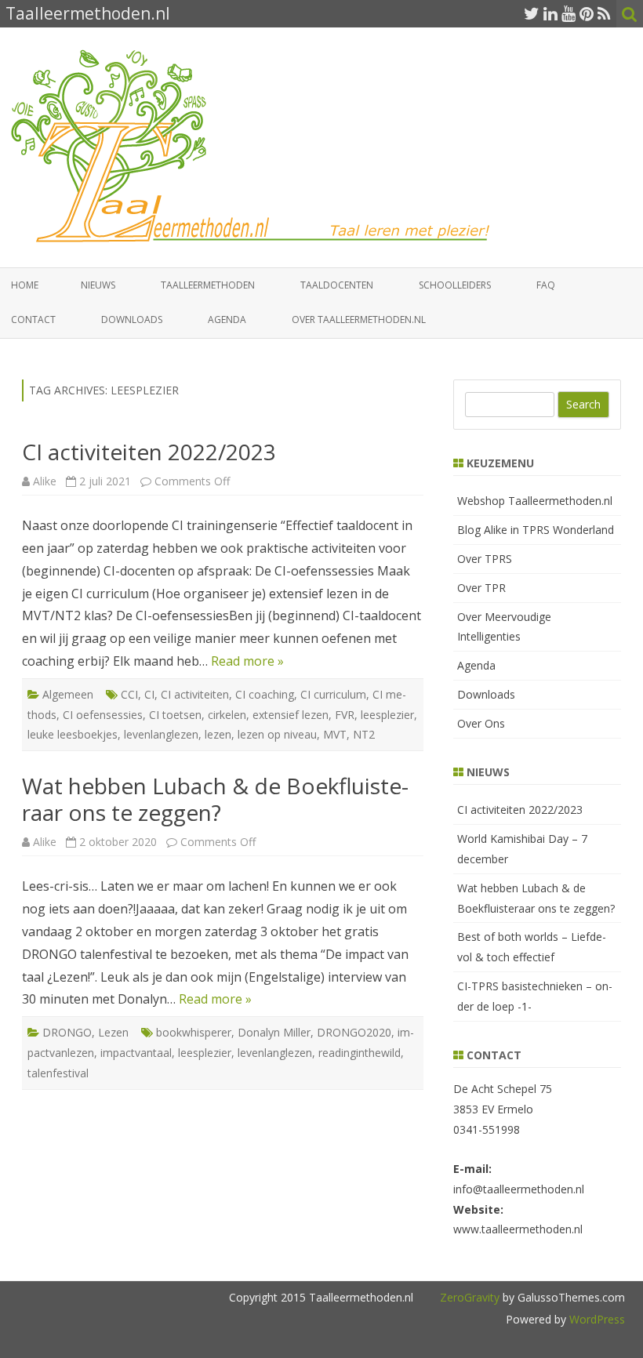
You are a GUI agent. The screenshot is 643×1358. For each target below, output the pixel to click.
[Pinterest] (586, 13)
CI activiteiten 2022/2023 (149, 452)
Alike (44, 481)
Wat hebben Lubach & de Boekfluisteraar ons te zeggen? (215, 799)
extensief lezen (290, 714)
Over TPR (481, 587)
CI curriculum (333, 694)
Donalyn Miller (274, 1032)
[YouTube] (568, 13)
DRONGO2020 (354, 1032)
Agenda (227, 319)
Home (24, 285)
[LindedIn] (550, 13)
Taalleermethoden (208, 285)
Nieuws (98, 285)
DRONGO (67, 1032)
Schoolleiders (455, 285)
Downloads (131, 319)
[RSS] (604, 13)
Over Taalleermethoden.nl (359, 319)
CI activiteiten (195, 694)
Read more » (247, 661)
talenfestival (58, 1073)
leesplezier (387, 714)
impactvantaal (136, 1052)
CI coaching (264, 694)
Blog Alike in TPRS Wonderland (535, 529)
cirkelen (227, 714)
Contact (33, 319)
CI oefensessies (103, 714)
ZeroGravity (470, 1297)
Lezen (113, 1032)
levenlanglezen (161, 734)
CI (149, 694)
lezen (218, 734)
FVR (344, 714)
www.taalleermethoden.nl (518, 1229)
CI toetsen (175, 714)
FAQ (545, 285)
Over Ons (481, 723)
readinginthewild (359, 1052)
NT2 (364, 734)
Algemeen (67, 694)
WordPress (595, 1319)
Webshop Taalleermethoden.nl (534, 500)
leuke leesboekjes (72, 734)
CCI (129, 694)
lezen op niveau (277, 734)
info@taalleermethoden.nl (518, 1189)
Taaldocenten (336, 285)
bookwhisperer (193, 1032)
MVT (335, 734)
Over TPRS (484, 558)
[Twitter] (531, 13)
